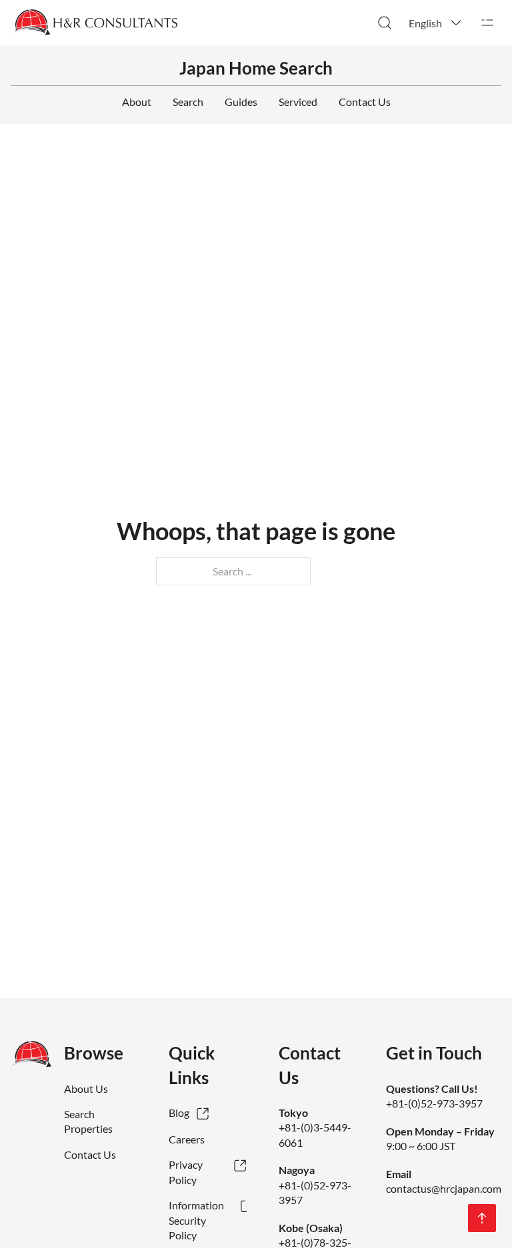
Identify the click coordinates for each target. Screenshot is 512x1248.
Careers (187, 1139)
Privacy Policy (186, 1171)
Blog (179, 1112)
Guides (241, 101)
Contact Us (365, 101)
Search (188, 101)
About (136, 101)
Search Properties (88, 1121)
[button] (436, 22)
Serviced (298, 101)
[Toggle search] (384, 22)
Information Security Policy (196, 1220)
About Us (86, 1088)
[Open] (487, 22)
